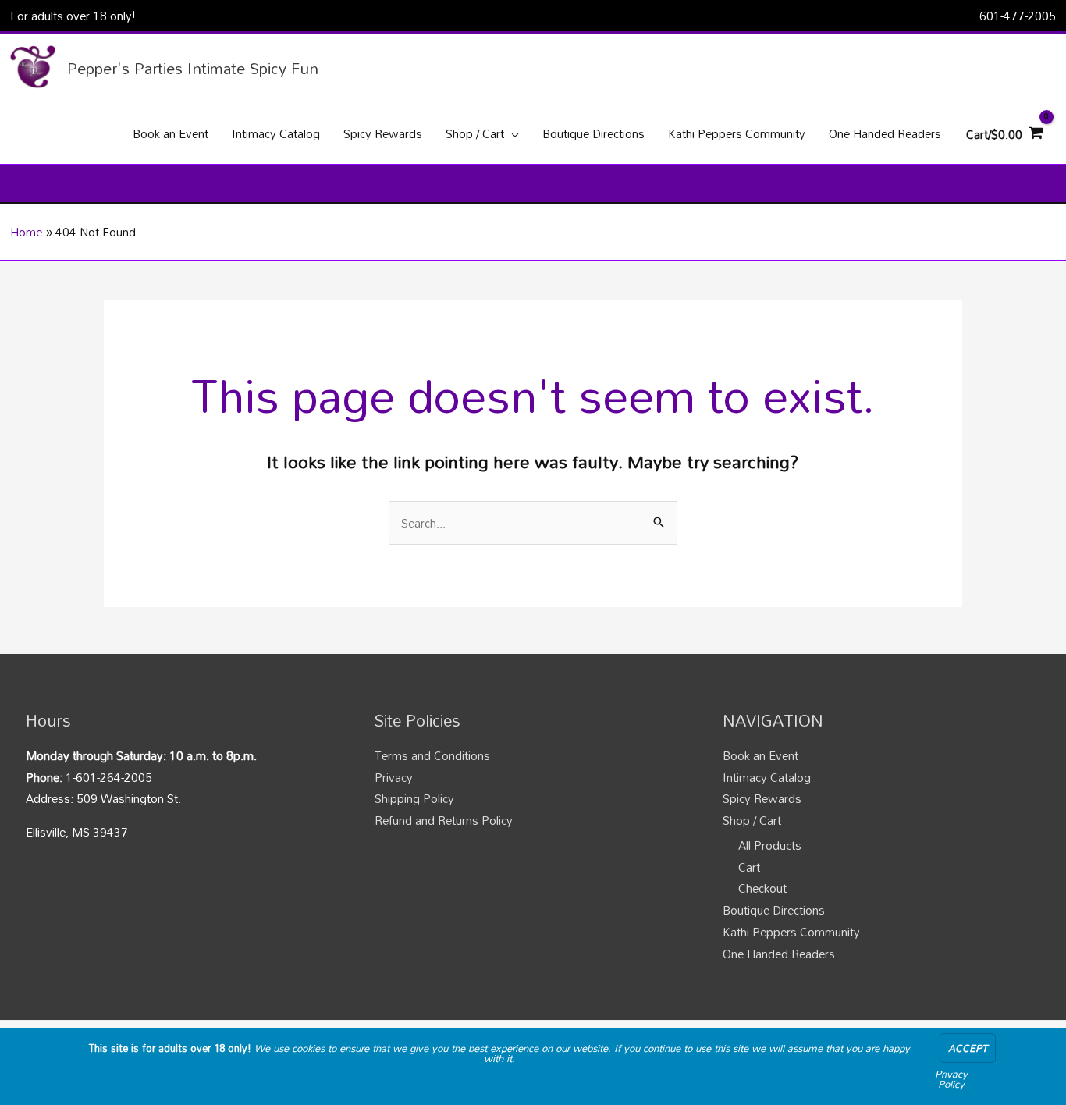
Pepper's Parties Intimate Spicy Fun (192, 67)
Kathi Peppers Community (791, 931)
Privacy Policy (951, 1079)
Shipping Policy (414, 798)
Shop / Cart (752, 820)
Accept (967, 1048)
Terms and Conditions (432, 755)
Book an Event (760, 755)
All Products (769, 845)
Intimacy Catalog (767, 777)
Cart (749, 867)
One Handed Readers (779, 953)
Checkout (762, 888)
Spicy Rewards (762, 798)
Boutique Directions (774, 910)
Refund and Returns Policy (444, 820)
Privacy (394, 777)
